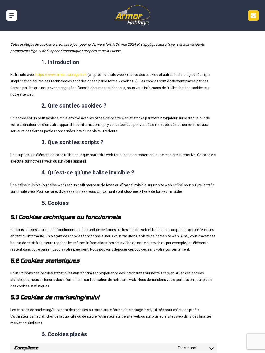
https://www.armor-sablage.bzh (61, 75)
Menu (253, 15)
